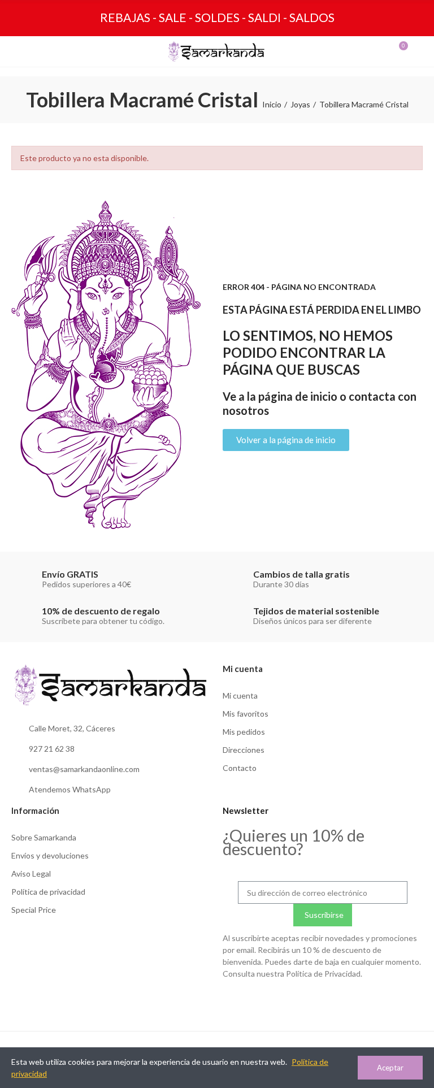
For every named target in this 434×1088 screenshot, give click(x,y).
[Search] (42, 51)
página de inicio (297, 396)
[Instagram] (371, 1000)
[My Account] (412, 51)
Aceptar (390, 1067)
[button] (286, 440)
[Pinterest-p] (418, 1000)
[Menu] (21, 51)
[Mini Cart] (392, 51)
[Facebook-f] (395, 1000)
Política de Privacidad (323, 973)
